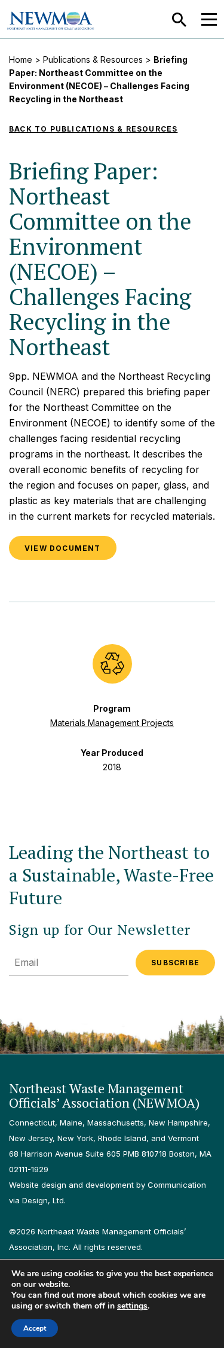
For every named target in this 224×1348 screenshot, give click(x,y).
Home (20, 59)
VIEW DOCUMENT (62, 548)
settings (132, 1306)
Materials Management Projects (112, 723)
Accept (34, 1328)
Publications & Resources (93, 59)
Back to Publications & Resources (93, 128)
